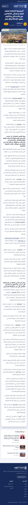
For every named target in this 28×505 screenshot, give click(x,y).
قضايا (25, 489)
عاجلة (25, 491)
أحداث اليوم (10, 484)
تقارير (26, 484)
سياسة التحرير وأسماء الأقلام (8, 487)
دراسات (25, 496)
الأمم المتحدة (15, 86)
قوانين (25, 494)
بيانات (25, 486)
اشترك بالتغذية (21, 477)
